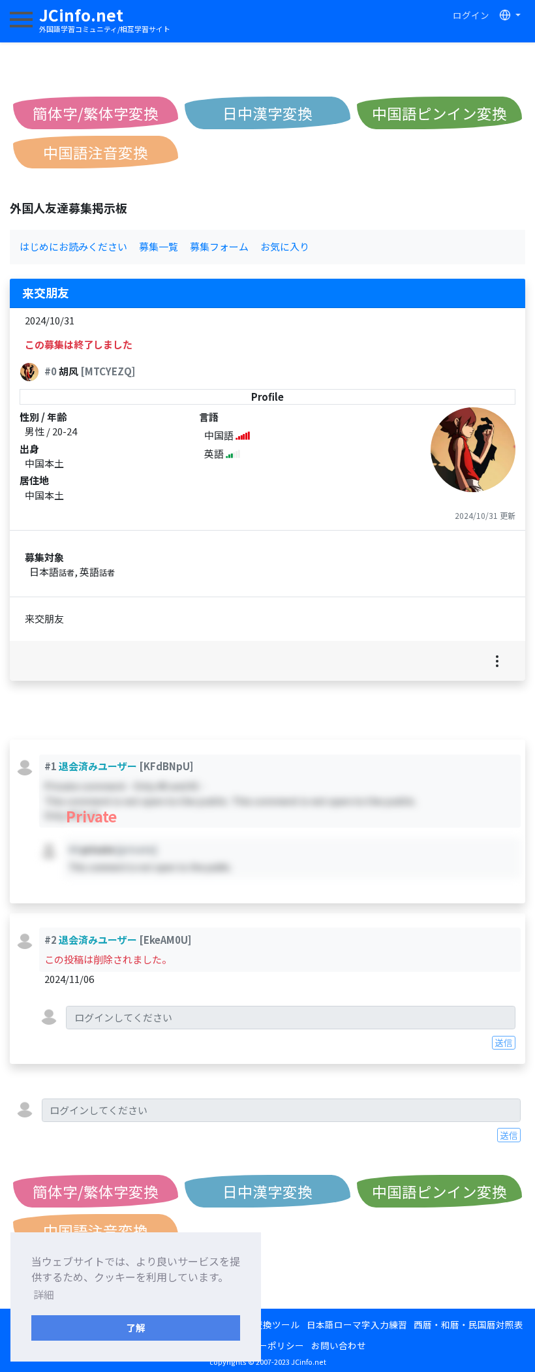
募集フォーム (219, 246)
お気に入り (284, 246)
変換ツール (276, 1324)
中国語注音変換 (95, 152)
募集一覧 (158, 246)
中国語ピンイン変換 (439, 112)
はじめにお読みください (73, 246)
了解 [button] (136, 1327)
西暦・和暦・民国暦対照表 (468, 1324)
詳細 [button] (43, 1294)
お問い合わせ (338, 1345)
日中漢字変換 (267, 112)
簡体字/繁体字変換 (96, 112)
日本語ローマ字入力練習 (357, 1324)
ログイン (471, 15)
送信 (504, 1042)
